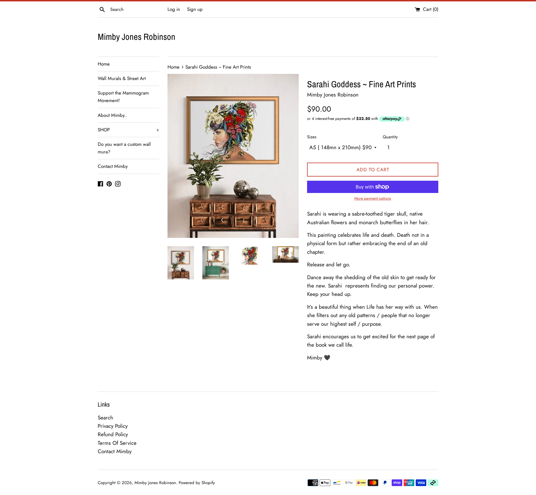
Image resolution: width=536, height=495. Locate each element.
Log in (174, 9)
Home (104, 64)
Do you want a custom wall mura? (124, 148)
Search (105, 417)
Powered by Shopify (197, 483)
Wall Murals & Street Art (122, 78)
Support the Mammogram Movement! (123, 97)
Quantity (390, 137)
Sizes (311, 137)
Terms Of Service (117, 443)
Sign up (195, 9)
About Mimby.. (112, 115)
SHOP (128, 129)
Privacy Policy (113, 426)
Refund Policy (113, 434)
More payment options (372, 198)
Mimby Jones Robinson (136, 37)
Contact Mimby (113, 166)
